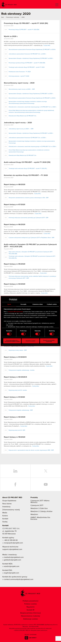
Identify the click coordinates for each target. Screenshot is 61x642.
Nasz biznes (7, 504)
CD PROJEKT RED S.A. (11, 528)
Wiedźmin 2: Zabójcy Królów (41, 511)
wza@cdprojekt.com (11, 566)
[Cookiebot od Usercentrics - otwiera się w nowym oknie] (10, 300)
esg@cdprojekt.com (11, 573)
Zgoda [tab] (9, 304)
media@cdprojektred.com (13, 557)
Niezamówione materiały (30, 616)
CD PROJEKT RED (9, 4)
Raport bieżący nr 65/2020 (14, 264)
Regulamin (31, 607)
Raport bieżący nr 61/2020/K (15, 357)
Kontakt (5, 519)
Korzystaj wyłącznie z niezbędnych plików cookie (12, 341)
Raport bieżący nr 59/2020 (14, 437)
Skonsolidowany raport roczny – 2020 (19, 83)
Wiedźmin (34, 514)
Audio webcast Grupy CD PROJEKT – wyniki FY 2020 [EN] (27, 162)
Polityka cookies (30, 604)
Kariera (5, 516)
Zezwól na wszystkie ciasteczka (49, 341)
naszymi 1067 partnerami (15, 311)
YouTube (46, 484)
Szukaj (4, 522)
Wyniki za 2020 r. (11, 36)
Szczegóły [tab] (23, 304)
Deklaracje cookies (30, 619)
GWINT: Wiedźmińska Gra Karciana (40, 518)
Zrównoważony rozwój (11, 510)
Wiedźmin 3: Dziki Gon (39, 508)
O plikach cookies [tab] (52, 304)
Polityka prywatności (30, 601)
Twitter (46, 471)
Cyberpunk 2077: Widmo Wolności (39, 501)
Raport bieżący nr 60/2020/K (15, 377)
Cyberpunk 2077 (36, 505)
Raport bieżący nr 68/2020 (14, 184)
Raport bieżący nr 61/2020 (14, 397)
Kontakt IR (30, 610)
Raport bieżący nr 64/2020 (14, 284)
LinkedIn (15, 471)
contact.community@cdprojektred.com (18, 579)
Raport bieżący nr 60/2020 (14, 417)
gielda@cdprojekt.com (12, 560)
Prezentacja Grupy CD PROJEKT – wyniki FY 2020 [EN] (26, 23)
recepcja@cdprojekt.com (13, 543)
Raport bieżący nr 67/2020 (14, 204)
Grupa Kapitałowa (9, 501)
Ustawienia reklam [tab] (37, 304)
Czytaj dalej (47, 45)
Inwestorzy (6, 507)
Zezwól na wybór (30, 341)
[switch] (23, 334)
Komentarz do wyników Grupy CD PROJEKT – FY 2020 (26, 175)
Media (4, 513)
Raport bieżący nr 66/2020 (14, 224)
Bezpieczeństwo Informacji (30, 613)
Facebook (15, 484)
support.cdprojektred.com (12, 549)
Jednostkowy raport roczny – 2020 (18, 123)
